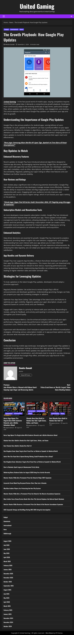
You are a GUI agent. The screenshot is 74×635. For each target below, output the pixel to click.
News (21, 29)
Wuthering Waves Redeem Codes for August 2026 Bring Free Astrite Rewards (27, 472)
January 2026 (8, 569)
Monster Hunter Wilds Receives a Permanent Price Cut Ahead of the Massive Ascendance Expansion (33, 504)
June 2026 (7, 549)
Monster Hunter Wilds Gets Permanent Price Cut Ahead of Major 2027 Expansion (27, 478)
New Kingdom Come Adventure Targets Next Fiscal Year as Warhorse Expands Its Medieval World (32, 462)
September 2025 (9, 586)
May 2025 (6, 598)
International (14, 29)
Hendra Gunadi (10, 44)
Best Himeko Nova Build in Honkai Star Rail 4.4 (58, 419)
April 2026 (7, 557)
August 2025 (7, 590)
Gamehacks (9, 413)
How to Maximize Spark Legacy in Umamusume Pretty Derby (21, 467)
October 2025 (8, 582)
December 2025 (8, 573)
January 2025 (7, 614)
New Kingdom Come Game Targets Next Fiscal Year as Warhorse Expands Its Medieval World (31, 451)
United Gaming (37, 6)
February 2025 (8, 610)
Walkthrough (7, 533)
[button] (4, 16)
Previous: (20, 387)
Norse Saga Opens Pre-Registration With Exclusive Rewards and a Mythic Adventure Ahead (13, 421)
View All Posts (25, 375)
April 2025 (7, 602)
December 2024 (8, 618)
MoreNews (49, 633)
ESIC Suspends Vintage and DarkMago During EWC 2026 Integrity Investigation (27, 510)
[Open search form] (71, 16)
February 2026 (8, 565)
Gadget (6, 29)
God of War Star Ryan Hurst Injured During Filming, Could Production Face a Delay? (28, 456)
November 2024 (8, 622)
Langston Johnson (9, 427)
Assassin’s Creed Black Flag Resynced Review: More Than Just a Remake (25, 483)
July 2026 (6, 545)
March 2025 (7, 606)
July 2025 (6, 594)
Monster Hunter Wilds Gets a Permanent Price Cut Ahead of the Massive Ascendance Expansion (32, 494)
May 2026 (6, 553)
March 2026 (7, 561)
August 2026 (7, 541)
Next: (55, 387)
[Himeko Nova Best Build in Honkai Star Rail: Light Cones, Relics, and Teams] (36, 409)
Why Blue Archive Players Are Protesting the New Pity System (22, 488)
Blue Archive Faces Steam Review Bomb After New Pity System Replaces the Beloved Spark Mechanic (34, 499)
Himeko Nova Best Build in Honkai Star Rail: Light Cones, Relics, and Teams (36, 420)
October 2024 (8, 626)
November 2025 (8, 578)
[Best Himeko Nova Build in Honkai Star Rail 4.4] (59, 409)
